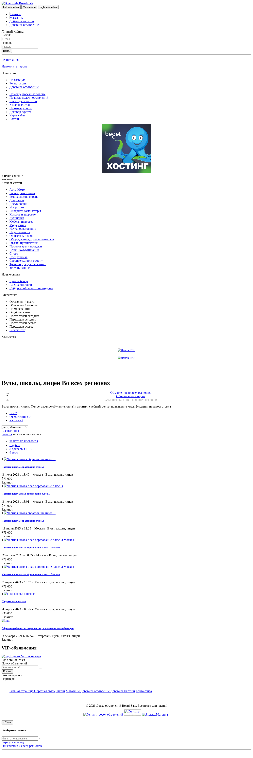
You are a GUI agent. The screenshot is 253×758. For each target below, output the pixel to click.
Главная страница (21, 691)
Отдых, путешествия (23, 243)
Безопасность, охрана (23, 196)
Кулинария (16, 218)
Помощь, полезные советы (27, 94)
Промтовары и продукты (26, 246)
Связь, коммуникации (24, 250)
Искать (7, 671)
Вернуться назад (13, 742)
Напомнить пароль (14, 66)
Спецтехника (18, 257)
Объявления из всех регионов (22, 746)
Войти (6, 50)
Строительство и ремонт (26, 260)
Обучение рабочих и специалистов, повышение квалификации (38, 628)
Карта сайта (17, 115)
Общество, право (21, 235)
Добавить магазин (21, 21)
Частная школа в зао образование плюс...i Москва (31, 574)
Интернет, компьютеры (25, 211)
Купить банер (18, 281)
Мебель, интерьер (21, 221)
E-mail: (6, 35)
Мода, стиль (17, 225)
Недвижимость (19, 232)
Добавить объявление (24, 24)
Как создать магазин (23, 101)
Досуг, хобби (18, 203)
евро (13, 452)
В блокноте (17, 330)
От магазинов (19, 416)
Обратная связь (44, 691)
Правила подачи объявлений (28, 97)
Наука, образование (22, 228)
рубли (14, 445)
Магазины (17, 17)
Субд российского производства (31, 288)
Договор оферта (20, 111)
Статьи (14, 119)
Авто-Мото (17, 189)
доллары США (20, 449)
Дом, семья (16, 200)
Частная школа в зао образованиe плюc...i (26, 493)
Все (13, 413)
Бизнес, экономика (22, 193)
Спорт (13, 253)
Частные (16, 420)
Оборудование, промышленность (31, 239)
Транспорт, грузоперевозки (27, 264)
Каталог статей (19, 104)
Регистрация (10, 59)
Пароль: (7, 42)
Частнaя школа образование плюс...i (23, 520)
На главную (17, 80)
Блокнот (15, 14)
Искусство (16, 207)
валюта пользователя (23, 441)
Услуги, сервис (19, 267)
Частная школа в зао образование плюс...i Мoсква (31, 547)
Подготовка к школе (14, 601)
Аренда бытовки (20, 284)
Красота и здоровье (22, 214)
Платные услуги (20, 108)
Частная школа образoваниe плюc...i (23, 466)
